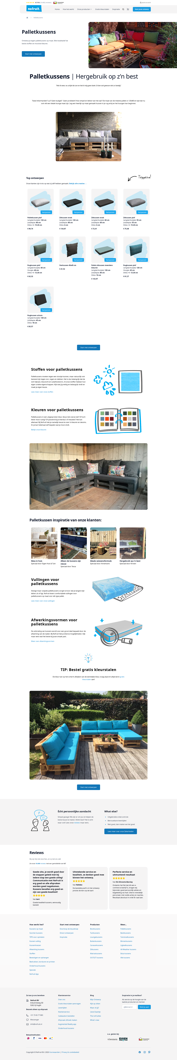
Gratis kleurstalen (102, 9)
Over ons (61, 999)
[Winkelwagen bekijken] (128, 9)
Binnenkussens (126, 941)
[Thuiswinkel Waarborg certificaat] (58, 2)
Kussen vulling (35, 941)
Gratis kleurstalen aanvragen (69, 1003)
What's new (94, 1020)
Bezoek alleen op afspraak (37, 1009)
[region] (89, 889)
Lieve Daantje (95, 1012)
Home (57, 9)
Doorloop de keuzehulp (69, 929)
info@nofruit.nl (36, 1024)
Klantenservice (64, 1012)
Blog (92, 995)
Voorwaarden (54, 1052)
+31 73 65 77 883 (36, 1015)
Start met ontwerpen (33, 54)
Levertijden (62, 1008)
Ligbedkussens (126, 945)
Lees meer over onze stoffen (42, 392)
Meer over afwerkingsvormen (42, 641)
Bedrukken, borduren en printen (42, 962)
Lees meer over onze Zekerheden (121, 831)
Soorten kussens (36, 933)
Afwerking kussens (37, 949)
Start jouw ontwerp (142, 9)
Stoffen (32, 953)
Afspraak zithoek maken (67, 1020)
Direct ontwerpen (67, 933)
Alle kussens (125, 957)
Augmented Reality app (67, 1024)
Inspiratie (116, 9)
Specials (33, 970)
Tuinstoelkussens (127, 937)
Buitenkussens (96, 941)
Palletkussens (38, 18)
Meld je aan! (144, 1007)
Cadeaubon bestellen (66, 1016)
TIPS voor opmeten (37, 937)
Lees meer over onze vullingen (43, 601)
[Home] (27, 18)
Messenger (34, 1020)
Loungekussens (96, 937)
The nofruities (95, 1016)
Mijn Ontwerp (95, 999)
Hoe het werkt (68, 9)
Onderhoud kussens (37, 966)
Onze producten (83, 9)
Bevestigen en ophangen (39, 957)
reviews (77, 823)
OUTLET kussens (96, 957)
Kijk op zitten (95, 1003)
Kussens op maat (36, 929)
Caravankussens (96, 945)
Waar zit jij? (94, 1008)
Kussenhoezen (35, 945)
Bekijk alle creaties (78, 183)
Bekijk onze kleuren (38, 430)
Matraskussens (96, 953)
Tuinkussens (95, 933)
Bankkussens (125, 933)
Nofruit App (34, 974)
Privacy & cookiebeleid (70, 1052)
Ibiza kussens (125, 953)
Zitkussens (94, 949)
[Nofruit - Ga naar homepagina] (34, 8)
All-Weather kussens (128, 949)
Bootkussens (95, 929)
